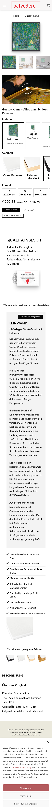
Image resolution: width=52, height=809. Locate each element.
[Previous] (15, 37)
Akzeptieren (26, 787)
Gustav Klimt (32, 15)
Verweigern (26, 795)
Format (6, 185)
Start (16, 15)
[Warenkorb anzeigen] (48, 5)
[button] (47, 741)
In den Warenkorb (11, 210)
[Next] (36, 37)
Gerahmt (7, 152)
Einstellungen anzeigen (26, 803)
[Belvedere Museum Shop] (26, 5)
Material (7, 119)
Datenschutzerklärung (21, 767)
